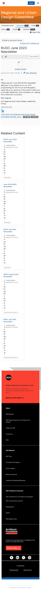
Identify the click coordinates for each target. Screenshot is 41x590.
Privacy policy (13, 570)
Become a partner (11, 474)
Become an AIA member (14, 398)
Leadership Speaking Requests (15, 480)
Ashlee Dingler (20, 69)
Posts (35, 25)
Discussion (22, 25)
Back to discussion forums (13, 40)
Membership (10, 414)
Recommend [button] (34, 56)
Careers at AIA (10, 428)
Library (5, 29)
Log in (31, 3)
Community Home (7, 25)
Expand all (24, 43)
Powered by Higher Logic (20, 587)
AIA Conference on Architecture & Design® (19, 497)
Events (16, 29)
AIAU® (8, 513)
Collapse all (34, 43)
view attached (31, 73)
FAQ (7, 440)
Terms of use (28, 570)
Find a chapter (10, 468)
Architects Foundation (13, 462)
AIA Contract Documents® (14, 501)
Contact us (9, 434)
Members (28, 29)
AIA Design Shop (11, 519)
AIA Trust (9, 456)
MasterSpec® (10, 507)
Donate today (12, 548)
